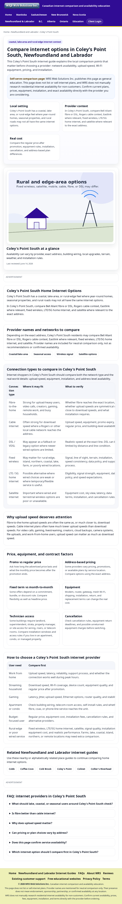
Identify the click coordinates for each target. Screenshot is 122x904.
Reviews (108, 873)
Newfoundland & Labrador (19, 21)
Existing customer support (28, 879)
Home (8, 14)
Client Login (94, 21)
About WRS (94, 873)
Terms (106, 879)
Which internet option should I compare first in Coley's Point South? (55, 852)
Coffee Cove (27, 768)
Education (78, 21)
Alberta (51, 21)
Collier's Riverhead (101, 768)
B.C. (41, 21)
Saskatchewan (39, 14)
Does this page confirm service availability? (39, 842)
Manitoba (21, 14)
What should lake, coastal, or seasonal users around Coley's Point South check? (62, 803)
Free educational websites (64, 879)
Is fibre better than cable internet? (34, 813)
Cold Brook (45, 768)
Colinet (81, 768)
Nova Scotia (79, 14)
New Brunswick (59, 14)
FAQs (81, 873)
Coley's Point (64, 768)
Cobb (12, 768)
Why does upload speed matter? (32, 823)
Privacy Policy (91, 879)
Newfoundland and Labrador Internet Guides (47, 873)
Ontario (64, 21)
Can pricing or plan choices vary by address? (40, 832)
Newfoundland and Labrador (24, 31)
